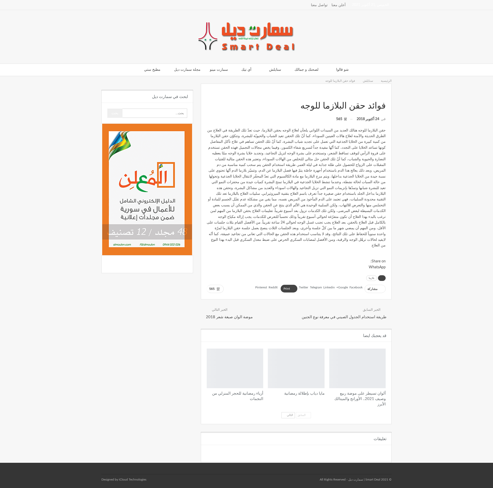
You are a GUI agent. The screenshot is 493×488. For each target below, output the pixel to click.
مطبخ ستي (152, 70)
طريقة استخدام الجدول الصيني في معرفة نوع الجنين (344, 317)
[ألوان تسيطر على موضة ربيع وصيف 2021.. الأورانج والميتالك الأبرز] (357, 368)
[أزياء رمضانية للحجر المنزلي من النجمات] (235, 368)
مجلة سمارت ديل (187, 70)
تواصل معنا (319, 5)
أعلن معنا (338, 5)
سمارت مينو (219, 70)
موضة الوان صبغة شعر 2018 (229, 317)
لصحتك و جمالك (306, 70)
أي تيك (246, 70)
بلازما (371, 278)
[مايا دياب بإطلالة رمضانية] (296, 368)
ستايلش (275, 70)
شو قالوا (342, 70)
